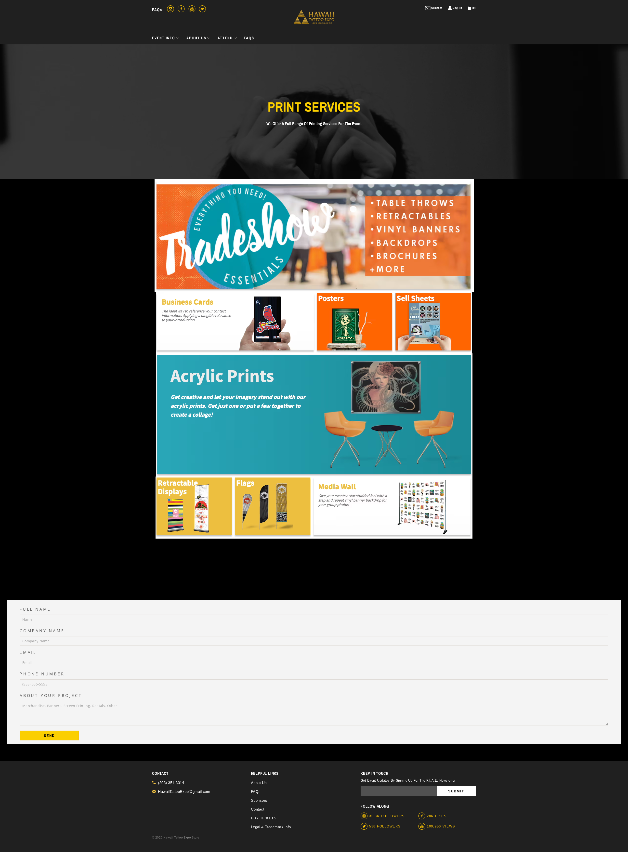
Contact (257, 809)
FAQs (157, 9)
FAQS (249, 38)
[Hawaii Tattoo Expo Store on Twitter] (365, 826)
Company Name (42, 630)
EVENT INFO (163, 38)
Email (28, 652)
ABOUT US (196, 38)
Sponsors (259, 800)
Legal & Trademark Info (271, 827)
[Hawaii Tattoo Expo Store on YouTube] (422, 826)
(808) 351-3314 (171, 783)
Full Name (35, 609)
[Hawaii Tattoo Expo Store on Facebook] (422, 816)
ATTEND (225, 38)
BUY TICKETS (263, 818)
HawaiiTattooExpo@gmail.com (184, 791)
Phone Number (42, 674)
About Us (259, 783)
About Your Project (51, 695)
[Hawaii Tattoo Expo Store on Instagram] (365, 816)
